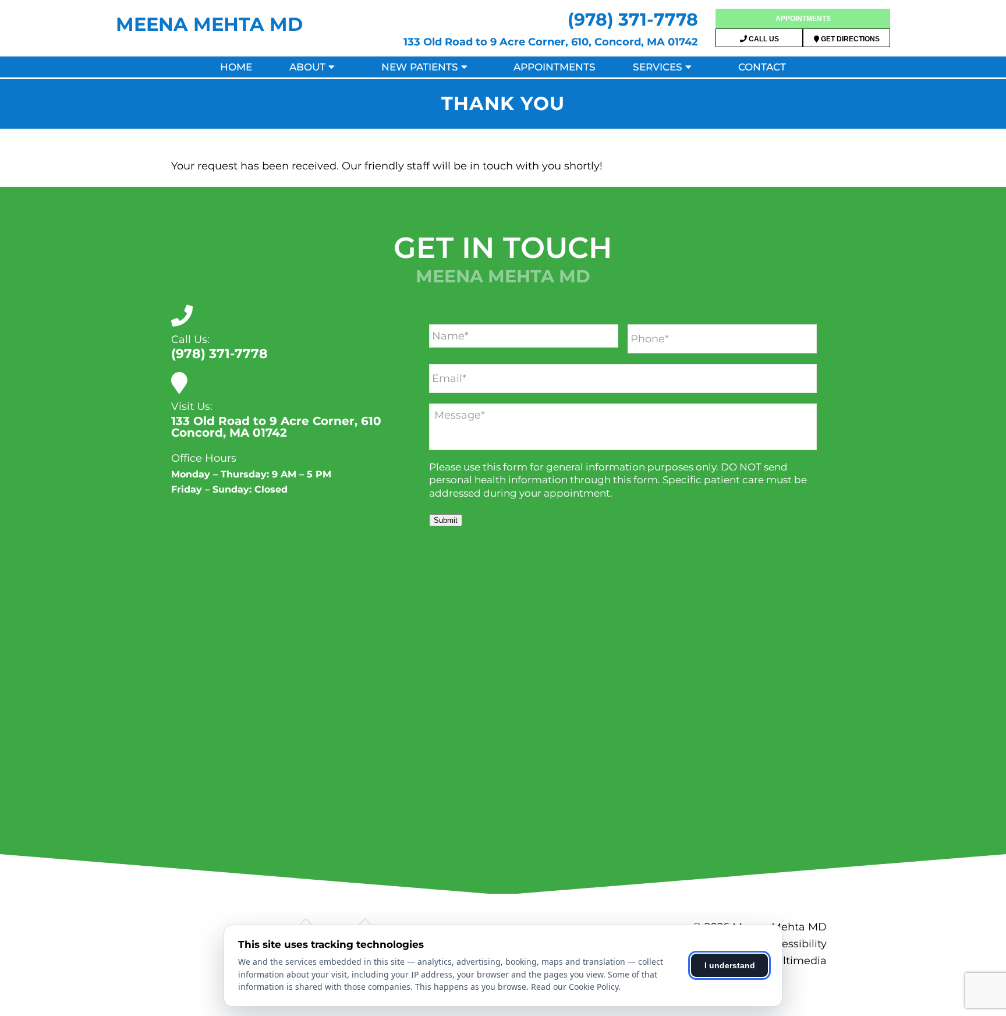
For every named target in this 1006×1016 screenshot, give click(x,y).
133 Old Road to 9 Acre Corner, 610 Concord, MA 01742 (276, 426)
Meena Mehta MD (209, 24)
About (307, 67)
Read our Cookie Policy (574, 986)
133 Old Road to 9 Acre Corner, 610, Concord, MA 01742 (550, 42)
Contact (762, 67)
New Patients (419, 67)
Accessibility (795, 943)
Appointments (803, 19)
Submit (446, 520)
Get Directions (849, 39)
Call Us (763, 39)
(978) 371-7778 (633, 19)
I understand (729, 965)
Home (236, 67)
